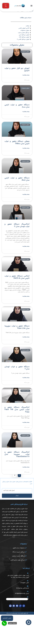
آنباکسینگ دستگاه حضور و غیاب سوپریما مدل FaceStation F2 (17, 454)
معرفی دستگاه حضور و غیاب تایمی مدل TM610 (17, 142)
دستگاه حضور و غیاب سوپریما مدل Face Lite (17, 327)
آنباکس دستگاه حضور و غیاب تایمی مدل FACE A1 (17, 277)
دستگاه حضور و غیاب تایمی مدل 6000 (17, 105)
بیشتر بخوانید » (25, 75)
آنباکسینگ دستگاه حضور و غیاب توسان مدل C (17, 225)
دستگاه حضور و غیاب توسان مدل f (17, 367)
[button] (31, 5)
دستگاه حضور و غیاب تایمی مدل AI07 (17, 179)
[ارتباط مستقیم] (4, 623)
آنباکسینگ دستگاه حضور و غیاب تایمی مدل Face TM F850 (17, 409)
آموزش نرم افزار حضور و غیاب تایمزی (17, 69)
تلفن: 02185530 (24, 583)
